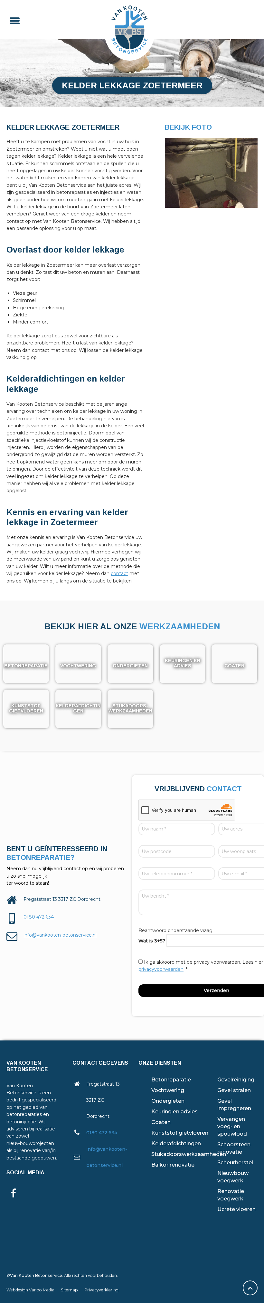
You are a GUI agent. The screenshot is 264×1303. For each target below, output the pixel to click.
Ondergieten (167, 1101)
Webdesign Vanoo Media (30, 1290)
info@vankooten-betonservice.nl (60, 935)
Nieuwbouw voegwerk (233, 1177)
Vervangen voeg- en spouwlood (232, 1126)
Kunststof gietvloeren (179, 1133)
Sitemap (69, 1290)
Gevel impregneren (234, 1104)
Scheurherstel (235, 1162)
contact (119, 573)
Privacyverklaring (101, 1290)
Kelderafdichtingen (176, 1143)
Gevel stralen (234, 1090)
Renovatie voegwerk (230, 1195)
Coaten (161, 1122)
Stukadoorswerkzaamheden (188, 1154)
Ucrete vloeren (236, 1209)
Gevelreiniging (235, 1080)
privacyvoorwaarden (161, 969)
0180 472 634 (39, 917)
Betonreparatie (171, 1080)
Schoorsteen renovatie (233, 1148)
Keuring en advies (174, 1112)
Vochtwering (167, 1090)
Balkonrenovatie (172, 1165)
